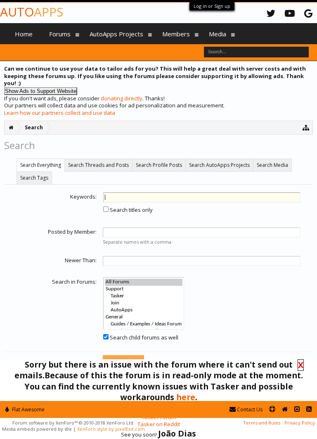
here (185, 397)
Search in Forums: (74, 281)
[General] (143, 317)
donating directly (121, 98)
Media (217, 34)
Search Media (272, 164)
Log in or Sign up (212, 6)
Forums (60, 34)
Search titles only (131, 210)
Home (24, 34)
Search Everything (40, 164)
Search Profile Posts (159, 164)
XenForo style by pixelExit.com (111, 429)
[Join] (143, 303)
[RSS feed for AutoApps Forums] (309, 409)
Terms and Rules (261, 423)
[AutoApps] (143, 310)
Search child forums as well (143, 337)
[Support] (143, 289)
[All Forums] (143, 282)
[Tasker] (143, 296)
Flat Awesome (28, 409)
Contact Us (249, 409)
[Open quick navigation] (306, 127)
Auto (31, 11)
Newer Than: (81, 260)
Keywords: (83, 196)
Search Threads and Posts (98, 164)
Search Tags (34, 177)
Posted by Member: (72, 231)
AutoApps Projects (116, 34)
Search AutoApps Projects (219, 164)
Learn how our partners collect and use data (59, 112)
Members (176, 34)
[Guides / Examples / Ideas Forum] (143, 324)
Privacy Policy (299, 423)
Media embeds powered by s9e (37, 429)
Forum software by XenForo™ (73, 423)
